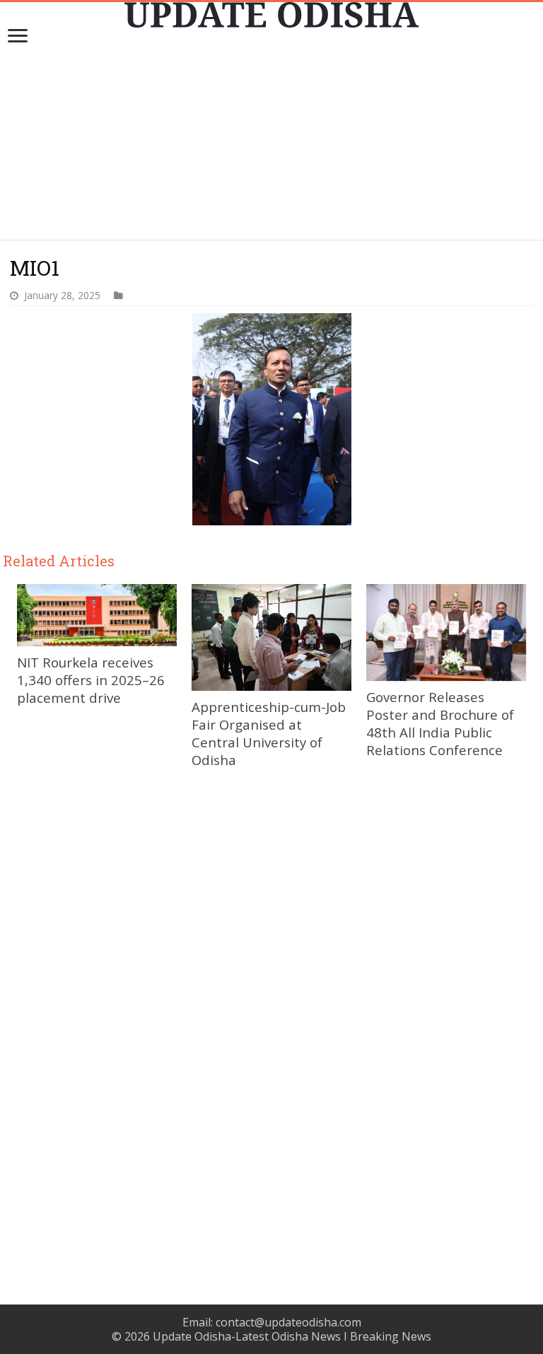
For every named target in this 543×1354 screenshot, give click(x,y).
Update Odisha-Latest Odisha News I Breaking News (292, 1336)
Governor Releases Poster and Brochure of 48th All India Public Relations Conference (440, 723)
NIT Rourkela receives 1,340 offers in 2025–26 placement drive (91, 679)
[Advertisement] (271, 141)
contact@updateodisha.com (288, 1322)
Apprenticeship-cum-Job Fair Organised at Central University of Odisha (269, 733)
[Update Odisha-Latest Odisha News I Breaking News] (271, 15)
